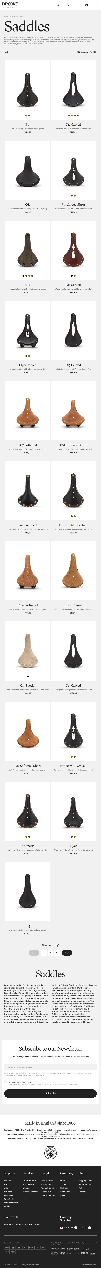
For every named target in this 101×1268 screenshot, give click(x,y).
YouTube (28, 1224)
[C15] (27, 899)
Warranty (26, 1188)
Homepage (8, 16)
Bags (6, 1184)
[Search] (58, 5)
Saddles (7, 1181)
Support (82, 1191)
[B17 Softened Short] (27, 739)
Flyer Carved (27, 365)
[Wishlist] (77, 5)
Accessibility (46, 1191)
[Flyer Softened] (27, 578)
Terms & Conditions (49, 1188)
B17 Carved (73, 285)
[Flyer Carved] (27, 338)
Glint (37, 1265)
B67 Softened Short (73, 445)
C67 (27, 204)
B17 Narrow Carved (73, 766)
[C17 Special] (27, 658)
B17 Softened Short (28, 766)
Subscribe (51, 1093)
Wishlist (7, 1206)
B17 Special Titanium (73, 525)
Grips (6, 1188)
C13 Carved (73, 685)
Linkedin (37, 1224)
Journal (63, 1184)
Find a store (65, 1188)
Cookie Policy (46, 1184)
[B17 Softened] (73, 578)
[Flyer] (73, 819)
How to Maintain (29, 1181)
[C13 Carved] (73, 658)
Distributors (65, 1191)
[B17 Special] (27, 819)
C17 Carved (73, 124)
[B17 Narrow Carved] (73, 739)
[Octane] (69, 115)
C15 (27, 926)
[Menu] (96, 5)
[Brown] (29, 115)
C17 (27, 285)
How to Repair (28, 1184)
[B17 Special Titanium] (73, 498)
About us (63, 1181)
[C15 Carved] (73, 338)
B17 (27, 124)
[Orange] (72, 115)
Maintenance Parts (11, 1202)
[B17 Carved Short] (73, 177)
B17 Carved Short (73, 204)
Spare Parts (9, 1199)
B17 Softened (73, 605)
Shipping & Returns (86, 1181)
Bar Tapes (8, 1191)
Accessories (9, 1195)
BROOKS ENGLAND (18, 1265)
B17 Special (27, 846)
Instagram (8, 1224)
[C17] (27, 258)
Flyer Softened (28, 605)
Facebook (19, 1224)
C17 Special (27, 685)
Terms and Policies (89, 1265)
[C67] (27, 177)
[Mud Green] (78, 115)
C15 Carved (73, 365)
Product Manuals (48, 1195)
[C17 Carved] (73, 97)
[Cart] (86, 5)
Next (67, 952)
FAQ (80, 1188)
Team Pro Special (27, 525)
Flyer (73, 846)
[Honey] (26, 115)
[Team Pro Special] (27, 498)
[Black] (23, 276)
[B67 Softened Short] (73, 418)
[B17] (27, 97)
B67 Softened (28, 445)
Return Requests (85, 1184)
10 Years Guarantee (30, 1191)
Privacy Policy (47, 1181)
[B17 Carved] (73, 258)
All (6, 52)
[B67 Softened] (27, 418)
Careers (63, 1195)
